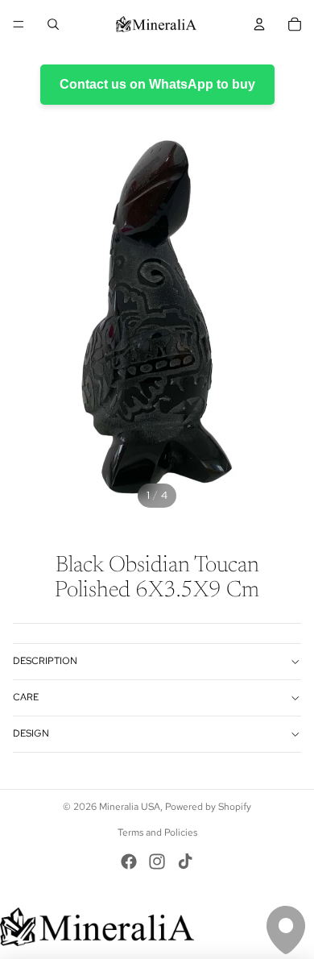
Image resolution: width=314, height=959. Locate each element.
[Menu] (18, 24)
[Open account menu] (259, 24)
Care (26, 697)
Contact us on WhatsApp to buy (157, 84)
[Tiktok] (185, 861)
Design (31, 733)
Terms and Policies (157, 832)
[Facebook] (128, 861)
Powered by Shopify (208, 806)
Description (45, 660)
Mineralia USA (129, 806)
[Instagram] (157, 861)
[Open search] (53, 24)
